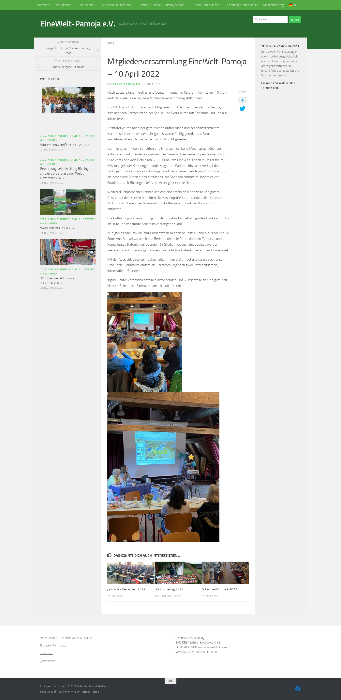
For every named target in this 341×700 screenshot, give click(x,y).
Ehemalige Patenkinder (242, 5)
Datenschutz (47, 661)
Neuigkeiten (63, 5)
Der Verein (87, 5)
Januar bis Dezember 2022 (126, 589)
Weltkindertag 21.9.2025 (58, 228)
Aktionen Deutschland (116, 5)
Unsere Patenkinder (206, 5)
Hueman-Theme (90, 691)
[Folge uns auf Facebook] (298, 689)
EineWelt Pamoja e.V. (127, 84)
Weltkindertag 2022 (169, 589)
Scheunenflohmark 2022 (219, 589)
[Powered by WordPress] (55, 692)
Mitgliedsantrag (273, 5)
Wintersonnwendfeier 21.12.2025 (65, 145)
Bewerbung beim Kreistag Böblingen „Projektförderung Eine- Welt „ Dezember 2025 (66, 173)
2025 (43, 135)
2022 (110, 43)
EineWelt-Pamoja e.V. (77, 24)
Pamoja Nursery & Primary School (162, 5)
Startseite (43, 5)
